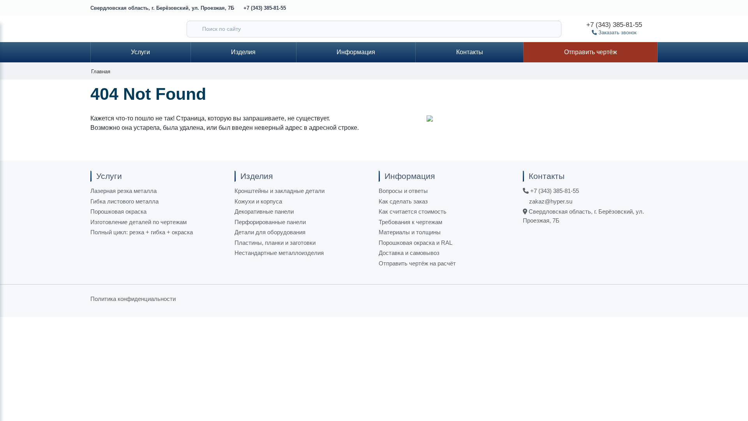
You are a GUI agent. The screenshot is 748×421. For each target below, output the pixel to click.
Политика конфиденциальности (133, 298)
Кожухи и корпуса (258, 201)
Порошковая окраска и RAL (415, 242)
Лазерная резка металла (123, 191)
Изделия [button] (243, 52)
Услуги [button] (140, 52)
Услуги (109, 176)
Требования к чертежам (410, 222)
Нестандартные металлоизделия (279, 252)
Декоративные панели (264, 211)
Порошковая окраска (118, 211)
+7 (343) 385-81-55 (264, 8)
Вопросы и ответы (403, 191)
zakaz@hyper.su (549, 201)
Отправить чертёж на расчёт (417, 263)
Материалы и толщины (410, 232)
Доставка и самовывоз (409, 252)
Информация (410, 176)
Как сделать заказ (403, 201)
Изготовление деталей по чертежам (138, 222)
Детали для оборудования (270, 232)
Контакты (469, 52)
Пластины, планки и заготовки (275, 242)
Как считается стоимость (412, 211)
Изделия (256, 176)
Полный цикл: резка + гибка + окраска (141, 232)
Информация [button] (356, 52)
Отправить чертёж (590, 52)
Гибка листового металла (124, 201)
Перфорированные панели (270, 222)
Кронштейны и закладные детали (280, 191)
